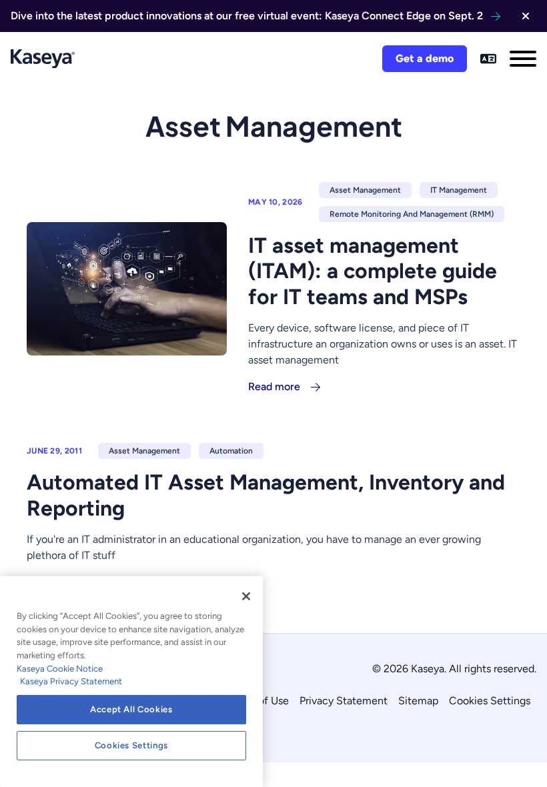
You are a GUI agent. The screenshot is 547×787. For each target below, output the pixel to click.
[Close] (246, 596)
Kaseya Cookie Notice (60, 669)
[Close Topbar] (525, 16)
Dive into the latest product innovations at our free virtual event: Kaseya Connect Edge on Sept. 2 (247, 15)
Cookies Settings (489, 700)
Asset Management (365, 190)
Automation (231, 451)
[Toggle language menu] (488, 59)
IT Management (458, 190)
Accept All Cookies (131, 709)
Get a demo (425, 58)
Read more (274, 386)
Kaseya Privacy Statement (71, 681)
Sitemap (418, 700)
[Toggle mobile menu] (523, 59)
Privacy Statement (344, 700)
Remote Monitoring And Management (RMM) (412, 214)
